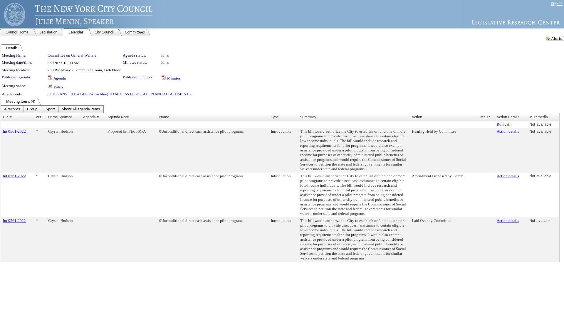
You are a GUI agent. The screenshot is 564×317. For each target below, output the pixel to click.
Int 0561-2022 (14, 131)
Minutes (173, 78)
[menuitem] (12, 109)
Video (58, 87)
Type (275, 116)
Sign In (557, 3)
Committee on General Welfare (72, 55)
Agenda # (91, 116)
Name (164, 116)
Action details (508, 131)
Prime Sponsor (60, 116)
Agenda (59, 78)
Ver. (39, 116)
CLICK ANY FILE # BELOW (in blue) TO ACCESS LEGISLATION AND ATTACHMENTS (119, 94)
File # (7, 116)
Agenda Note (118, 116)
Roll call (504, 124)
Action (417, 116)
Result (485, 116)
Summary (308, 116)
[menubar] (52, 109)
